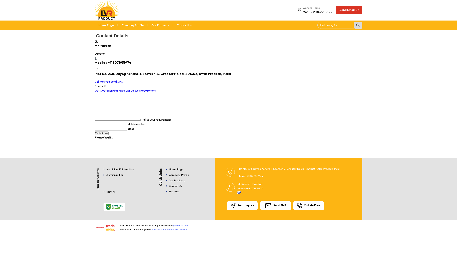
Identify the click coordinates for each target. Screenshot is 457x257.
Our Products (160, 25)
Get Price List (121, 90)
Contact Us (184, 25)
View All (110, 191)
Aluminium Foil (114, 175)
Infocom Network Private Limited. (169, 229)
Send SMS (117, 81)
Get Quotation (104, 90)
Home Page (106, 25)
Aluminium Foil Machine (120, 169)
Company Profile (133, 25)
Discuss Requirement (143, 90)
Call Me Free (102, 81)
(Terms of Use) (181, 225)
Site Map (174, 191)
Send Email (347, 10)
